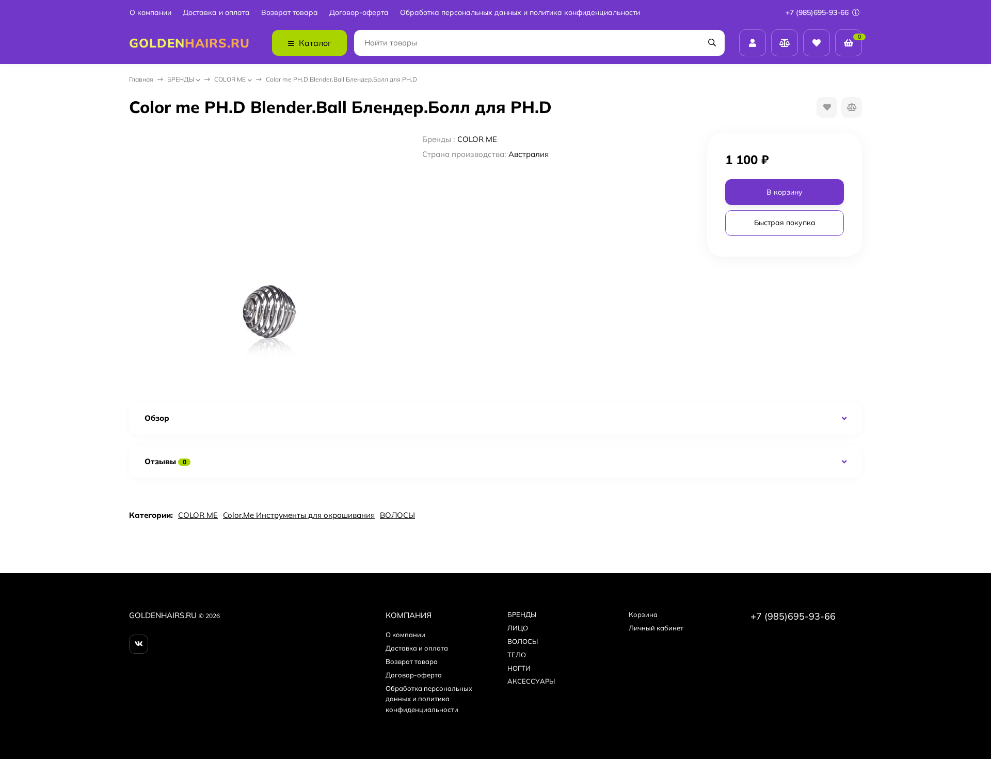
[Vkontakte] (138, 644)
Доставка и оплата (216, 12)
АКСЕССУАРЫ (531, 681)
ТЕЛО (516, 655)
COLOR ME (230, 79)
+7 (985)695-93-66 (818, 12)
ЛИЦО (517, 628)
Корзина (643, 614)
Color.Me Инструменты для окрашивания (299, 515)
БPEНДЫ (180, 79)
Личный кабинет (656, 628)
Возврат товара (289, 12)
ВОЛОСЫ (397, 515)
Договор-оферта (359, 12)
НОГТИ (519, 668)
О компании (150, 12)
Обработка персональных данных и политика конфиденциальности (520, 12)
